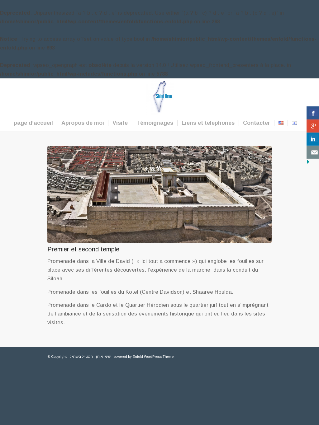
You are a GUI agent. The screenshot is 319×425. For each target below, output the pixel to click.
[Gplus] (298, 96)
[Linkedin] (308, 96)
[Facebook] (289, 96)
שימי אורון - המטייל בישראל (90, 356)
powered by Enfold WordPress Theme (144, 356)
